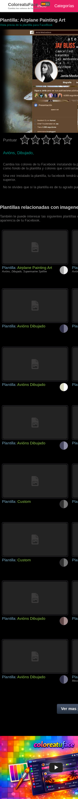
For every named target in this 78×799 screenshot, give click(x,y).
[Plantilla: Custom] (35, 481)
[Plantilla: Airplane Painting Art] (35, 247)
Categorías (64, 6)
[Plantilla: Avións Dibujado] (35, 305)
